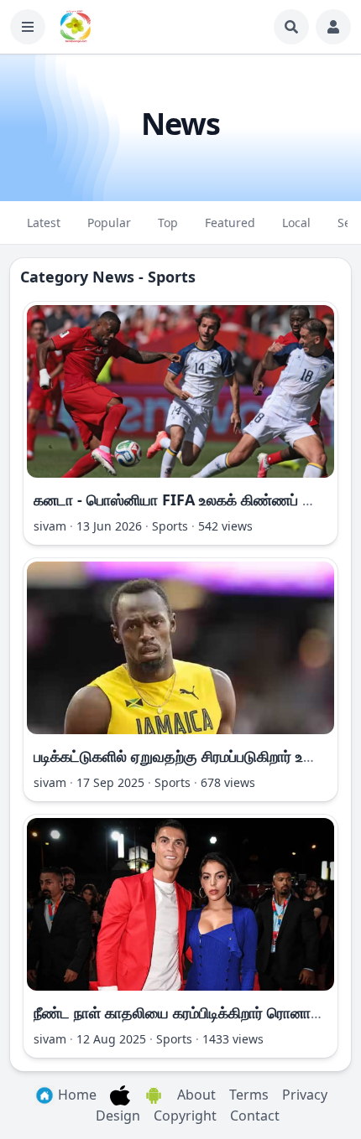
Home (76, 1094)
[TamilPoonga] (75, 27)
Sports (170, 526)
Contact (255, 1115)
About (196, 1094)
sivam (50, 526)
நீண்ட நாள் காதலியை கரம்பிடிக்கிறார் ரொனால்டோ (189, 1012)
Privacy (304, 1094)
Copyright (185, 1115)
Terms (249, 1094)
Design (118, 1115)
